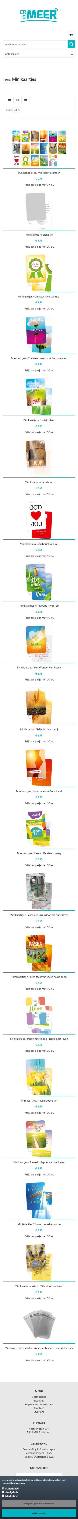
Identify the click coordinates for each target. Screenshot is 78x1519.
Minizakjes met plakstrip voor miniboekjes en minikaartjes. (39, 1348)
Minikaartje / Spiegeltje (39, 234)
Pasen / (7, 79)
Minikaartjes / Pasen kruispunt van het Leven (39, 1162)
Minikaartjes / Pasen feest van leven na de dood (39, 976)
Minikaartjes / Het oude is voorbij (39, 605)
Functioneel (12, 1488)
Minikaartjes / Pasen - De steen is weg (39, 853)
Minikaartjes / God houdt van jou (39, 543)
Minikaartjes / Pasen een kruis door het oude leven (39, 914)
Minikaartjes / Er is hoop (39, 482)
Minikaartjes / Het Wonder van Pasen (39, 667)
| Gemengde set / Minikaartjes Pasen (39, 172)
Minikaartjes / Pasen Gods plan (39, 1100)
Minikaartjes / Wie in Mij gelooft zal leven (39, 1286)
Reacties (39, 1400)
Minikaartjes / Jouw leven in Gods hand (39, 791)
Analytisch (11, 1492)
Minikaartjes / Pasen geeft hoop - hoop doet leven (39, 1038)
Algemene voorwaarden (39, 1404)
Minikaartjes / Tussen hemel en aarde (39, 1224)
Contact (39, 1407)
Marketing (11, 1495)
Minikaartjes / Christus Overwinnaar (39, 296)
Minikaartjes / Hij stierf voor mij (39, 729)
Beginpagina (39, 1396)
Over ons (39, 1411)
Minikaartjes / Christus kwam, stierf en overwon (39, 358)
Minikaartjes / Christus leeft (39, 420)
